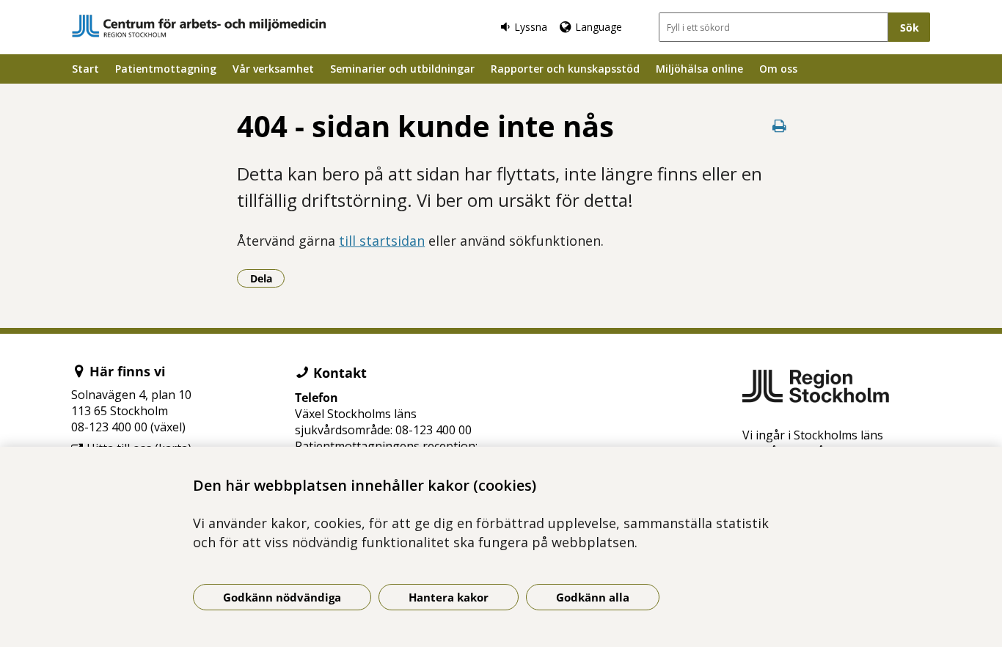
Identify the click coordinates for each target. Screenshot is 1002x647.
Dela (267, 278)
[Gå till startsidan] (199, 26)
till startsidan (382, 240)
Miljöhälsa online (699, 69)
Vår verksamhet (273, 69)
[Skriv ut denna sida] (779, 126)
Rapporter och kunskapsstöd (565, 69)
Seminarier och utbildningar (402, 69)
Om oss (778, 69)
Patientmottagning (165, 69)
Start (85, 69)
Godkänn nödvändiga (282, 597)
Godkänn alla (592, 597)
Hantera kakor (449, 597)
